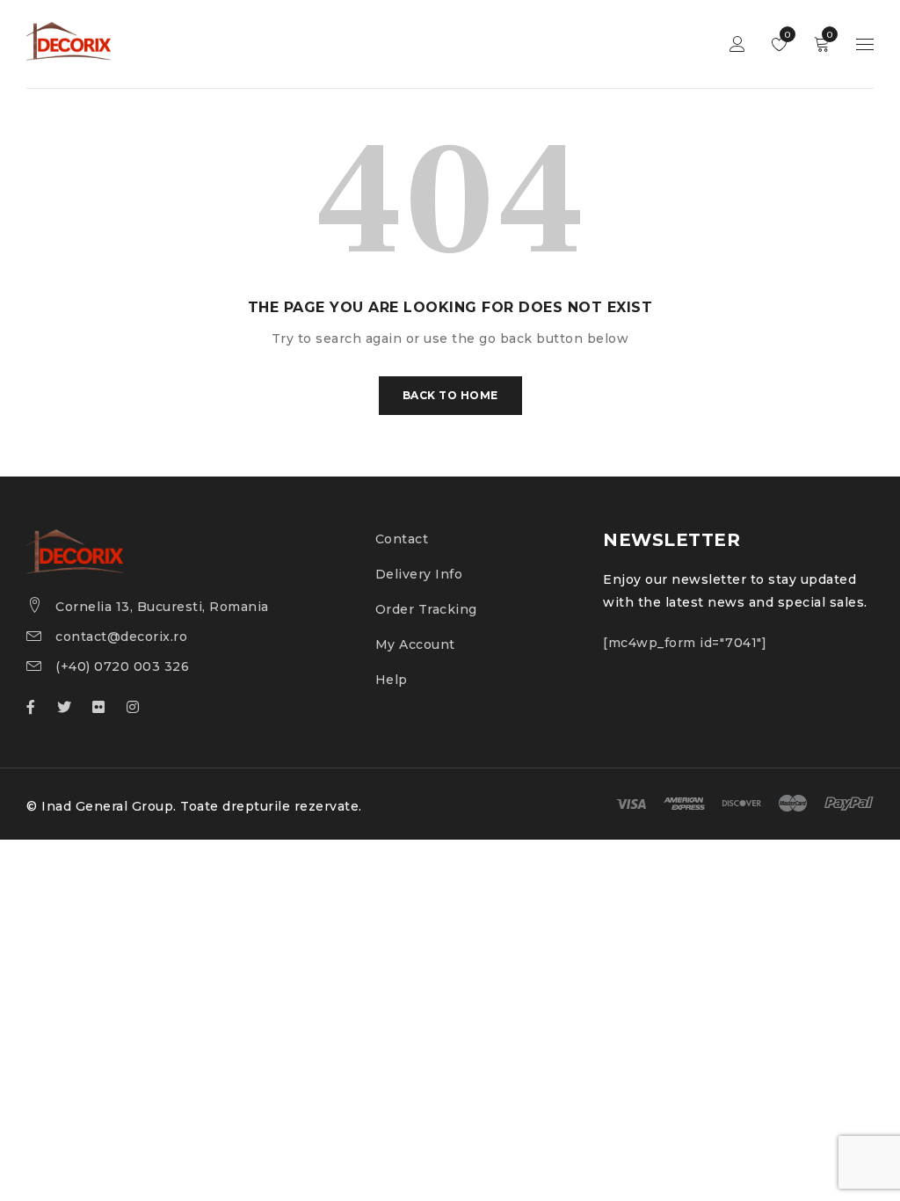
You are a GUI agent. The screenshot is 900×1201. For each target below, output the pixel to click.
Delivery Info (419, 574)
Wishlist (786, 34)
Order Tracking (426, 609)
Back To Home (450, 395)
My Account (415, 644)
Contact (402, 539)
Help (391, 680)
